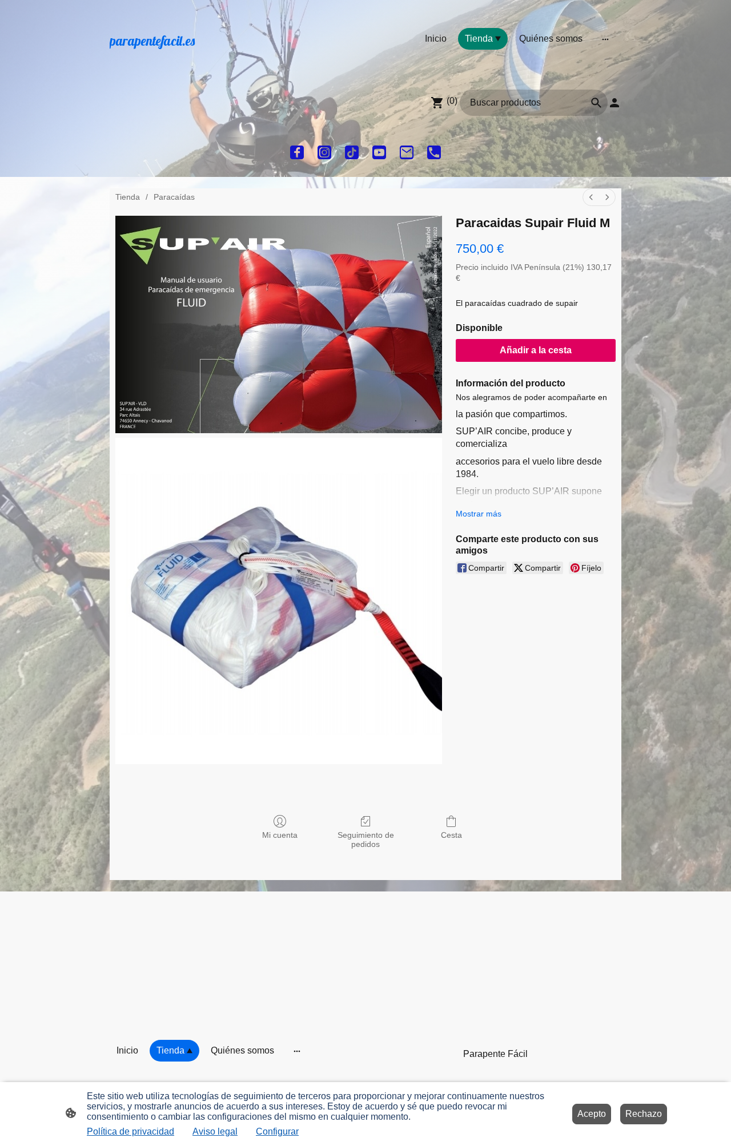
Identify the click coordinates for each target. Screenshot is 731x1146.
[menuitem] (591, 197)
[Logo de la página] (189, 61)
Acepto (591, 1114)
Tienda (127, 196)
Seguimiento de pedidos (366, 839)
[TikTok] (352, 152)
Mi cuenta (280, 835)
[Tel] (434, 152)
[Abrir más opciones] (605, 39)
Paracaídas (174, 196)
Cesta (451, 835)
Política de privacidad (130, 1131)
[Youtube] (379, 152)
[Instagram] (324, 152)
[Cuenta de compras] (614, 103)
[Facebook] (297, 152)
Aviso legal (215, 1131)
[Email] (406, 152)
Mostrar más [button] (478, 513)
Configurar (277, 1131)
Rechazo (643, 1114)
